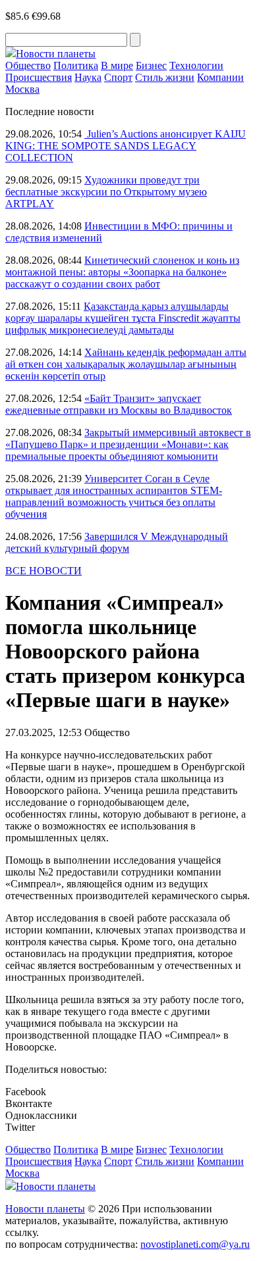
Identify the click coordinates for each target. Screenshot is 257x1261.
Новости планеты (45, 1208)
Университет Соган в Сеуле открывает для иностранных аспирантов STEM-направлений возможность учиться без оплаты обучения (113, 496)
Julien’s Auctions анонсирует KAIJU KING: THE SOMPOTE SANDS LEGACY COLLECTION (125, 145)
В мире (117, 65)
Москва (22, 89)
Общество (28, 65)
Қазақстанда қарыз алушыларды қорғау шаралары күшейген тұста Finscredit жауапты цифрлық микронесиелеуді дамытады (123, 318)
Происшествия (38, 77)
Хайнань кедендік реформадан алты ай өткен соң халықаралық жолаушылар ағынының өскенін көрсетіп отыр (125, 364)
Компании (220, 77)
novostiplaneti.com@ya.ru (195, 1244)
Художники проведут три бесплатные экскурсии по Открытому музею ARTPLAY (106, 191)
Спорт (118, 77)
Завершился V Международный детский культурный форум (116, 542)
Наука (87, 77)
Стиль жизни (164, 77)
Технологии (196, 65)
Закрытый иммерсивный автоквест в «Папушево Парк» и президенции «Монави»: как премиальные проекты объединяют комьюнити (128, 444)
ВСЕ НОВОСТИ (43, 570)
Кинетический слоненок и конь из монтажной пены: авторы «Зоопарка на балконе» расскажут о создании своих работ (122, 272)
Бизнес (151, 65)
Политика (75, 65)
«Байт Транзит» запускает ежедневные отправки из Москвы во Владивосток (118, 404)
